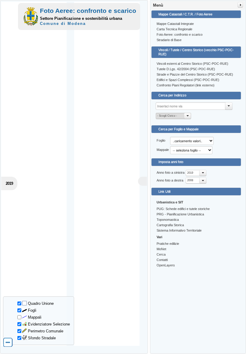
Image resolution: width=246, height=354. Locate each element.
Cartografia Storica (170, 225)
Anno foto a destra (170, 180)
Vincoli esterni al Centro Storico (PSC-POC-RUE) (192, 63)
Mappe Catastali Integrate (175, 24)
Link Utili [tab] (164, 191)
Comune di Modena (63, 23)
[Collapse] (240, 5)
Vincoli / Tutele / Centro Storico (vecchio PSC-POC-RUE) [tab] (196, 52)
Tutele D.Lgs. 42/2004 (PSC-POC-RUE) (186, 69)
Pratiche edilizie (168, 243)
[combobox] (196, 173)
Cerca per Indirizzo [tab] (172, 95)
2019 (190, 172)
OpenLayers (166, 265)
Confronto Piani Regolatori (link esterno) (185, 85)
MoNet (161, 249)
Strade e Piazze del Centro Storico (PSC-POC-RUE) (195, 74)
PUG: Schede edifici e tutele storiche (183, 209)
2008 (190, 180)
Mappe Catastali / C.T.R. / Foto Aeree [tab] (185, 14)
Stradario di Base (169, 40)
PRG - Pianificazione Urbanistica (180, 214)
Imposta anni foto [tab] (170, 162)
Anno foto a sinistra (170, 172)
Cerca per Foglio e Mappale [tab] (178, 129)
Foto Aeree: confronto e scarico (179, 34)
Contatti (162, 260)
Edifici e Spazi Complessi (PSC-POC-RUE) (188, 80)
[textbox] (194, 106)
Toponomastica (168, 219)
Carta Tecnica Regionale (174, 29)
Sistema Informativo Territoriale (179, 230)
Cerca (161, 254)
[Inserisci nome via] (229, 106)
